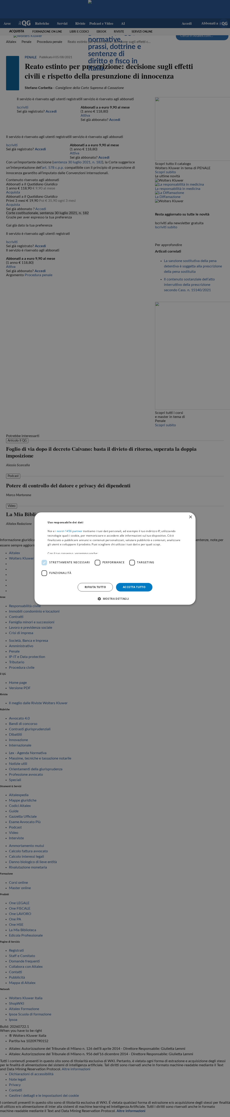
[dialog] (115, 558)
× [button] (190, 517)
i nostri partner (68, 531)
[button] (115, 598)
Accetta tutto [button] (134, 587)
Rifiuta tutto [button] (95, 587)
